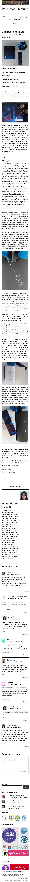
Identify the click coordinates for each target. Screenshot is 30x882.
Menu (14, 24)
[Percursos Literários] (15, 2)
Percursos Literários (15, 9)
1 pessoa (10, 609)
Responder (26, 591)
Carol (9, 572)
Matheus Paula (14, 465)
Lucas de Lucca (6, 465)
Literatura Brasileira (23, 463)
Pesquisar (5, 784)
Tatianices (11, 660)
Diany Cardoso (15, 460)
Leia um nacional (6, 463)
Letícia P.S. (14, 463)
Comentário (23, 771)
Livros (21, 35)
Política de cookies (17, 875)
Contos (9, 460)
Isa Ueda (4, 35)
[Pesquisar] (25, 787)
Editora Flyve (24, 460)
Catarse (25, 127)
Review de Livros (6, 37)
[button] (11, 835)
